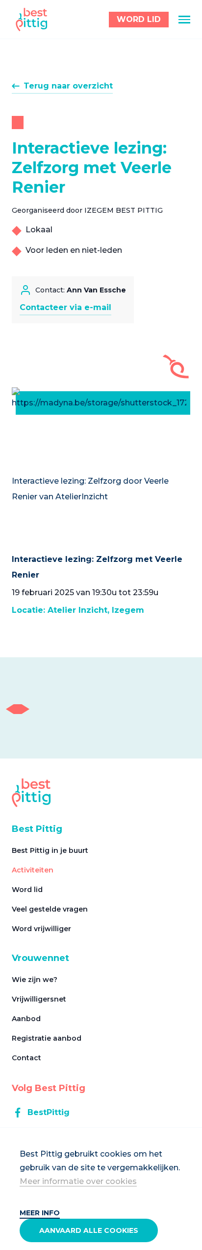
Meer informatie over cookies (78, 1181)
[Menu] (184, 19)
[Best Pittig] (31, 19)
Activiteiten (32, 870)
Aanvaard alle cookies (88, 1230)
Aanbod (26, 1018)
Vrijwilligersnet (39, 999)
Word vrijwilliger (41, 928)
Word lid (27, 889)
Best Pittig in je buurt (50, 850)
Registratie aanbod (46, 1038)
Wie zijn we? (34, 979)
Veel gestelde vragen (50, 909)
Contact (26, 1057)
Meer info (40, 1212)
